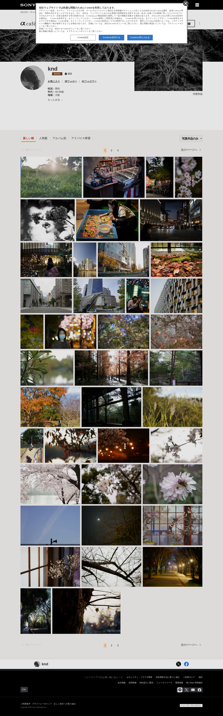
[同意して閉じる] (185, 3)
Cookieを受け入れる (140, 37)
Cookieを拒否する (111, 37)
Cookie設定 (83, 37)
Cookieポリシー (69, 29)
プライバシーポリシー (78, 31)
